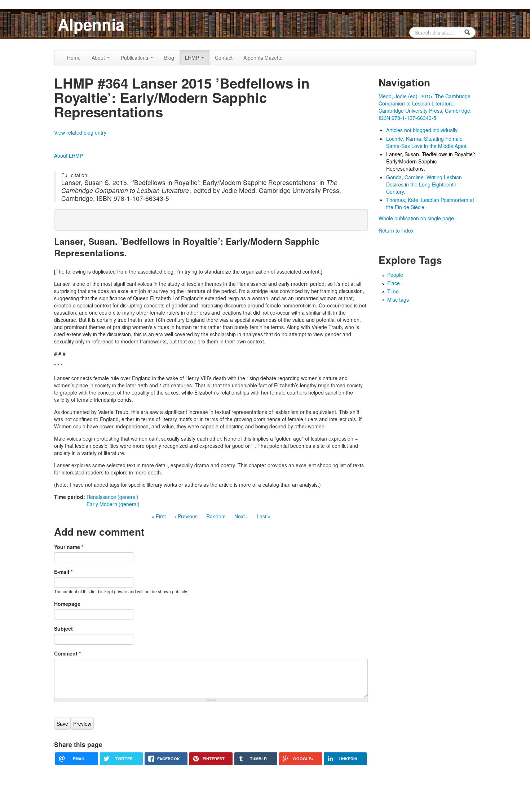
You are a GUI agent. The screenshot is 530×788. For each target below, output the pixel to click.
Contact (224, 57)
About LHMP (68, 155)
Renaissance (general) (112, 496)
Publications (135, 57)
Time (393, 291)
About (99, 57)
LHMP (192, 57)
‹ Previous (186, 516)
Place (393, 283)
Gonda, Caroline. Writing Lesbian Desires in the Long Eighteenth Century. (424, 184)
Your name (68, 546)
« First (158, 516)
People (395, 274)
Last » (264, 516)
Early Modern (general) (113, 504)
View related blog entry (80, 132)
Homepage (67, 603)
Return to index (396, 230)
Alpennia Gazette (263, 57)
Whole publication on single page (416, 218)
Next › (241, 516)
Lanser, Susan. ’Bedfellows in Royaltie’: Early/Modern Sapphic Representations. (430, 161)
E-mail (63, 571)
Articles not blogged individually (422, 130)
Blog (169, 57)
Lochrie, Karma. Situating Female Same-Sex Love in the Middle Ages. (427, 142)
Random (216, 516)
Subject (63, 628)
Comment (67, 653)
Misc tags (398, 299)
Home (74, 57)
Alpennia (91, 24)
